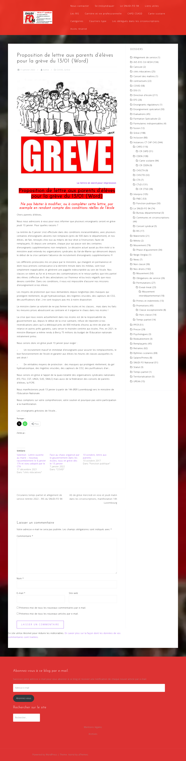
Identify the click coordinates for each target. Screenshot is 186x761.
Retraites (138, 348)
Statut (137, 367)
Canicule (138, 66)
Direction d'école (143, 95)
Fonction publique (146, 203)
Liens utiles (152, 6)
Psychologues (141, 334)
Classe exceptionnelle (151, 310)
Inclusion (138, 137)
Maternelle (139, 236)
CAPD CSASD (135, 13)
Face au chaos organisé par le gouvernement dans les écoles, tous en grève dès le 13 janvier (64, 459)
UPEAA (137, 381)
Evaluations (140, 114)
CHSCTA (140, 170)
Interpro (138, 194)
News (136, 259)
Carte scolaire (156, 13)
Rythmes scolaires (143, 353)
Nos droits (139, 269)
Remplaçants (140, 343)
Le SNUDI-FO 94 (129, 6)
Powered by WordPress (45, 754)
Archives (93, 734)
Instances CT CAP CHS (145, 142)
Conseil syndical (145, 226)
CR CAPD (144, 151)
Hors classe (145, 314)
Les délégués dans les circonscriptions (135, 21)
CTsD (139, 184)
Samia (46, 69)
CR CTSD (143, 189)
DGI (135, 90)
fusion (137, 128)
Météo (137, 240)
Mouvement (140, 245)
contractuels (140, 81)
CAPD (139, 146)
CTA (138, 179)
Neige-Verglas (141, 254)
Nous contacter (79, 6)
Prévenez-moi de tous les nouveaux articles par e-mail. (48, 613)
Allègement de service (145, 57)
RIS (138, 231)
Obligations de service (148, 278)
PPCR (136, 324)
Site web (73, 593)
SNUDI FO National (144, 362)
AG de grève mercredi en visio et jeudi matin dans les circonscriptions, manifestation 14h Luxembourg (93, 499)
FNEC (139, 198)
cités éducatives (142, 71)
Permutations (143, 282)
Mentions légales (93, 727)
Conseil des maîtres (144, 76)
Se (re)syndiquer (104, 6)
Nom (20, 578)
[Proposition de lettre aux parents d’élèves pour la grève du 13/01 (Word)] (67, 126)
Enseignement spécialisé (147, 109)
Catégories (76, 21)
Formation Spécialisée (145, 118)
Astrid (71, 754)
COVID (60, 69)
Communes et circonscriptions (152, 217)
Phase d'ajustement (147, 249)
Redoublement (141, 338)
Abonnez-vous (23, 698)
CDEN (139, 156)
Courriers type (98, 21)
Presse (137, 329)
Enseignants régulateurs (146, 104)
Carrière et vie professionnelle (103, 13)
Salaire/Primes (141, 357)
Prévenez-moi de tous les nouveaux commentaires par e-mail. (52, 607)
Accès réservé (78, 28)
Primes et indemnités (147, 300)
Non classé (139, 264)
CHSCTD (140, 175)
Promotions (142, 305)
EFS (135, 99)
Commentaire (25, 536)
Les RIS (74, 13)
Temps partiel (143, 319)
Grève (67, 69)
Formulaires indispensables (148, 123)
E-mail (21, 593)
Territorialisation (142, 376)
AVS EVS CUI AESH (143, 62)
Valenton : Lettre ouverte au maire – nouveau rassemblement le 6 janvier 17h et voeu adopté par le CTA (31, 460)
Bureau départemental (148, 212)
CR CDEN (144, 165)
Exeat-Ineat (145, 287)
